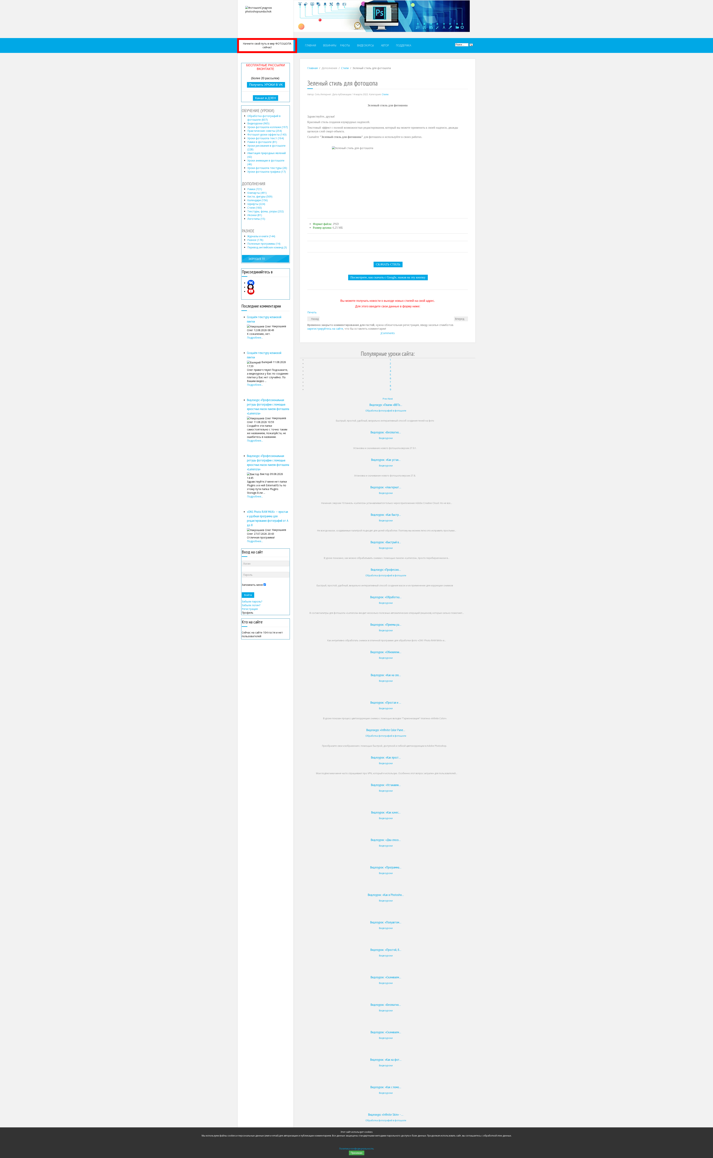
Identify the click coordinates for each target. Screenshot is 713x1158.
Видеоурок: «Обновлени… (385, 652)
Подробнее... (255, 337)
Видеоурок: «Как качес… (386, 812)
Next (390, 398)
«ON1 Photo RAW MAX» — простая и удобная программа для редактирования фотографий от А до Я (267, 518)
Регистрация (250, 609)
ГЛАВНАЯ (310, 45)
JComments (388, 333)
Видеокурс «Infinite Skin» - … (385, 1114)
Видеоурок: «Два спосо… (386, 840)
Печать (312, 312)
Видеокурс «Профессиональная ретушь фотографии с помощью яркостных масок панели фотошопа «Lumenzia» (268, 406)
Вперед (460, 319)
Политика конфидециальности (356, 1148)
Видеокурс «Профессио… (386, 569)
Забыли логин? (251, 605)
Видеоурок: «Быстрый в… (386, 542)
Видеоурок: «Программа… (385, 867)
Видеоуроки (386, 438)
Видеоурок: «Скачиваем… (386, 977)
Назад (314, 319)
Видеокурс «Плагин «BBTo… (385, 405)
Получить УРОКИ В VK (266, 84)
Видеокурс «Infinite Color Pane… (385, 730)
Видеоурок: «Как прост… (386, 757)
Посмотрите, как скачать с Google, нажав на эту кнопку (388, 277)
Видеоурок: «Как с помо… (385, 1087)
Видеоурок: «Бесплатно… (386, 432)
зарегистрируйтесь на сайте (325, 328)
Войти (248, 595)
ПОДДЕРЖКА (403, 45)
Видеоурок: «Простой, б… (385, 950)
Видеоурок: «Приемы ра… (385, 624)
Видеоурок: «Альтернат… (385, 487)
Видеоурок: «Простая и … (385, 702)
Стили (345, 68)
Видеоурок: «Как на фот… (385, 1059)
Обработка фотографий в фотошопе (385, 410)
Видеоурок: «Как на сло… (386, 675)
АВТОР (384, 45)
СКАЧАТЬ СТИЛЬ (388, 264)
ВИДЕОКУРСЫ (365, 45)
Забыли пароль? (252, 601)
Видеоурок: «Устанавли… (386, 785)
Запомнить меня (252, 585)
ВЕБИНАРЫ (329, 45)
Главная (312, 68)
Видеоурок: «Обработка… (385, 597)
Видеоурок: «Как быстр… (386, 514)
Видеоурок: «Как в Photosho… (386, 895)
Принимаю (356, 1153)
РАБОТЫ (345, 45)
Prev (385, 398)
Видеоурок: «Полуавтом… (385, 922)
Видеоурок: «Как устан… (386, 460)
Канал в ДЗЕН (265, 98)
